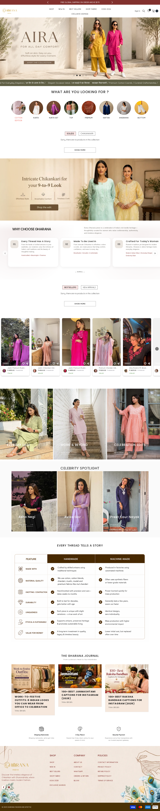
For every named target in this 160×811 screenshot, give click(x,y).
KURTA (36, 118)
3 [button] (80, 75)
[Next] (112, 2)
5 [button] (86, 75)
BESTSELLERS (70, 287)
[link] (80, 596)
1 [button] (74, 75)
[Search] (143, 11)
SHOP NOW (12, 452)
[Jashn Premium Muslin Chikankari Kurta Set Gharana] (36, 108)
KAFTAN (106, 118)
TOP (71, 118)
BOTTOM (141, 118)
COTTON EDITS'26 (18, 119)
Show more (79, 150)
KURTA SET (53, 118)
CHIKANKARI (87, 133)
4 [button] (83, 75)
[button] (2, 48)
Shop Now (23, 524)
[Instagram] (9, 787)
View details (20, 710)
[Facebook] (3, 787)
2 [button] (77, 75)
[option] (80, 48)
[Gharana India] (18, 108)
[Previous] (48, 2)
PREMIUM (89, 118)
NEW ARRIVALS (89, 287)
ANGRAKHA (124, 118)
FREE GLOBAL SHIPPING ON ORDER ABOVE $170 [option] (80, 2)
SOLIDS (70, 133)
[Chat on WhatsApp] (154, 806)
